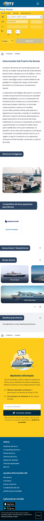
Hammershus (30, 300)
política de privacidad (12, 491)
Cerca (38, 515)
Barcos (6, 467)
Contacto (7, 481)
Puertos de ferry (10, 456)
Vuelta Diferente (26, 13)
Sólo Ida (15, 13)
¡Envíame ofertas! (23, 413)
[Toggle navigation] (38, 4)
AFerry (6, 442)
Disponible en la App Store (9, 504)
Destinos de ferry (10, 446)
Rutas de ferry (9, 453)
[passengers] (35, 306)
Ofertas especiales (11, 463)
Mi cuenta (7, 477)
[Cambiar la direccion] (41, 17)
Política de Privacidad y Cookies (9, 516)
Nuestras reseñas (10, 460)
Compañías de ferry (11, 450)
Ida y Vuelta (6, 13)
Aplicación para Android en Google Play (9, 508)
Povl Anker (14, 280)
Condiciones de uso (11, 487)
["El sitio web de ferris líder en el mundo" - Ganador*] (8, 3)
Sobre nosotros (9, 484)
